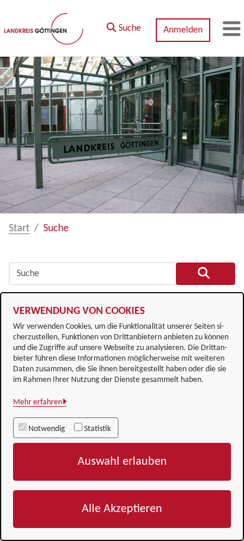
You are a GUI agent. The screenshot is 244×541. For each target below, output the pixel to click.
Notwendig (46, 429)
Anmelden (183, 30)
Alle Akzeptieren (122, 509)
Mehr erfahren (37, 402)
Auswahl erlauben (122, 462)
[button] (124, 25)
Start (19, 228)
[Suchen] (205, 274)
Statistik (97, 429)
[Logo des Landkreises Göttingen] (44, 28)
